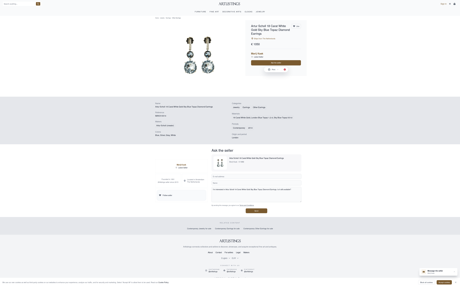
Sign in (444, 3)
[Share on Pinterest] (284, 69)
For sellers (229, 252)
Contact (219, 252)
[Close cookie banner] (456, 282)
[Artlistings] (230, 3)
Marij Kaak (257, 53)
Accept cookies (444, 282)
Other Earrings (259, 107)
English (224, 258)
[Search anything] (38, 4)
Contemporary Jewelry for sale (199, 228)
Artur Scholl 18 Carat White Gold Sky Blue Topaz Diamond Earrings (256, 158)
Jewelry (162, 18)
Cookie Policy (163, 282)
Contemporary (239, 127)
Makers (246, 252)
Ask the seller (276, 62)
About (210, 252)
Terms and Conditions (247, 205)
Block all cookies (426, 282)
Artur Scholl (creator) (165, 125)
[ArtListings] (230, 241)
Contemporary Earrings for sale (227, 228)
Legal (238, 252)
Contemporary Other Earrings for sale (258, 228)
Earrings (168, 18)
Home (157, 18)
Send (256, 211)
